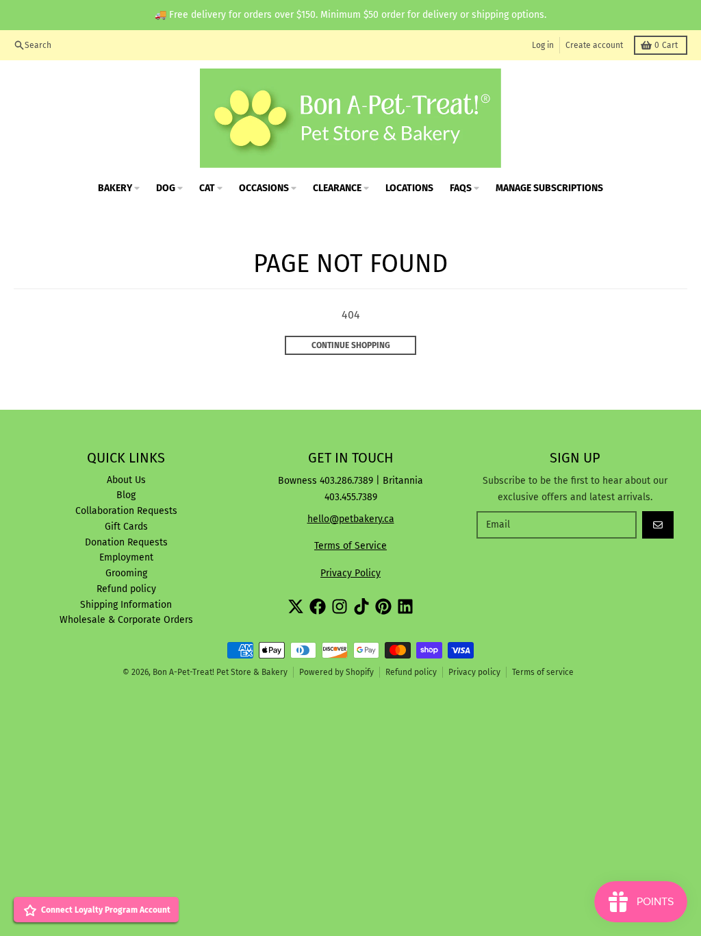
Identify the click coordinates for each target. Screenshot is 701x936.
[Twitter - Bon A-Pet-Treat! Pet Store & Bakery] (296, 606)
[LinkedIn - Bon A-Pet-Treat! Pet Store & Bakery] (405, 606)
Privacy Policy (350, 573)
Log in (543, 45)
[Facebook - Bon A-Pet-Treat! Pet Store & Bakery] (317, 606)
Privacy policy (474, 672)
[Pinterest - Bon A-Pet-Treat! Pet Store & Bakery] (383, 606)
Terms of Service (350, 546)
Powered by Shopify (336, 672)
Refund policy (411, 672)
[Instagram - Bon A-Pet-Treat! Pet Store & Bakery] (339, 606)
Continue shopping (350, 345)
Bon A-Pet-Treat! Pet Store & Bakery (220, 672)
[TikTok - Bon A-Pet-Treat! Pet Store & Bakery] (361, 606)
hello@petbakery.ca (350, 519)
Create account (594, 45)
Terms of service (543, 672)
